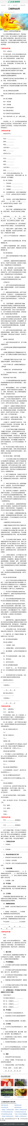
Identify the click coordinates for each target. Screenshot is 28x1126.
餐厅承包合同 (4, 1105)
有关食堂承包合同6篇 (6, 1114)
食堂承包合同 (18, 1105)
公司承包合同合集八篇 (20, 1111)
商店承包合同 (18, 1107)
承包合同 (22, 5)
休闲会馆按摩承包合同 (10, 1118)
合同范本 (15, 5)
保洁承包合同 (4, 1107)
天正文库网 (12, 1124)
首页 (9, 5)
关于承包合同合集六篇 (7, 1111)
